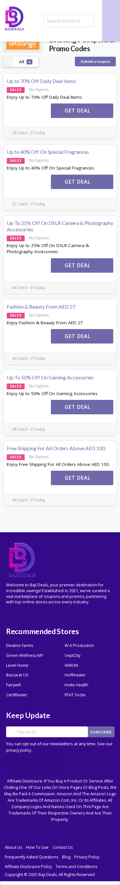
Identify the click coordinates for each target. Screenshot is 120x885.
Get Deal (78, 110)
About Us (13, 847)
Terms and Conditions (76, 866)
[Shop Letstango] (23, 44)
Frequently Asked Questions (31, 857)
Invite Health (76, 685)
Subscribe (101, 732)
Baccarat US (17, 675)
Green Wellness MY (24, 655)
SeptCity (72, 655)
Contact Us (62, 847)
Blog (66, 857)
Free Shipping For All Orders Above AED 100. (56, 448)
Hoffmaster (75, 675)
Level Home (17, 665)
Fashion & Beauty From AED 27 (41, 306)
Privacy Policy (86, 857)
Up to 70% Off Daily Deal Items (41, 81)
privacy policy (18, 750)
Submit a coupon (95, 61)
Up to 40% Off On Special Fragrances (48, 152)
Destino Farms (19, 645)
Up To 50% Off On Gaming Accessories (50, 377)
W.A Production (79, 645)
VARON (71, 665)
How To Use (37, 847)
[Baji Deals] (14, 18)
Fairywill (13, 685)
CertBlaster (16, 695)
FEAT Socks (75, 695)
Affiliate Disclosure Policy (28, 866)
